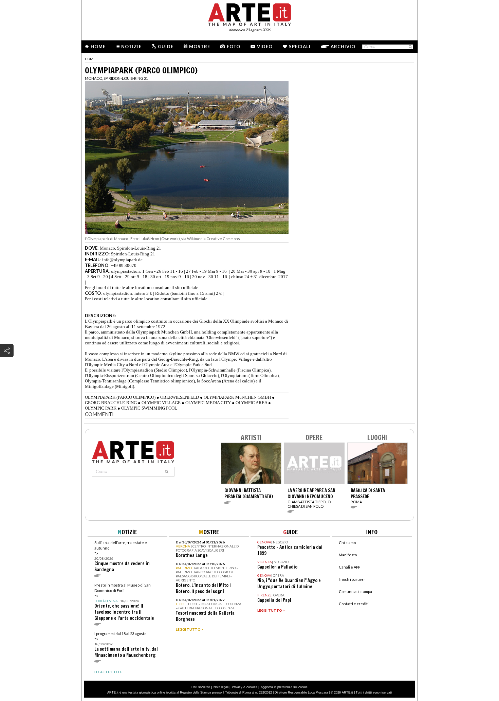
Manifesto (348, 555)
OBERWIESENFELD (179, 397)
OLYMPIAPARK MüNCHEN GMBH (237, 397)
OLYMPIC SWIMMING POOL (149, 408)
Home (98, 46)
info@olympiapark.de (122, 259)
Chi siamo (347, 542)
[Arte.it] (249, 13)
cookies (251, 687)
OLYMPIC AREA (251, 402)
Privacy (237, 687)
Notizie (131, 46)
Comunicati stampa (355, 591)
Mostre (199, 46)
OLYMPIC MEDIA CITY (208, 402)
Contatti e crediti (354, 603)
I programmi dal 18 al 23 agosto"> (126, 644)
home (90, 59)
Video (265, 46)
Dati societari (200, 687)
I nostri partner (352, 579)
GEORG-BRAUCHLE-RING (111, 402)
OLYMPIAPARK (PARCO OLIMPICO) (120, 397)
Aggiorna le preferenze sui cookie (284, 687)
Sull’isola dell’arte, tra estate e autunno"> (122, 556)
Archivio (343, 46)
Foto (233, 46)
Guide (165, 46)
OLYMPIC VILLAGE (161, 402)
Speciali (300, 46)
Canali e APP (349, 567)
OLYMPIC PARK (100, 408)
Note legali (221, 687)
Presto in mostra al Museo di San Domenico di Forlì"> (124, 602)
